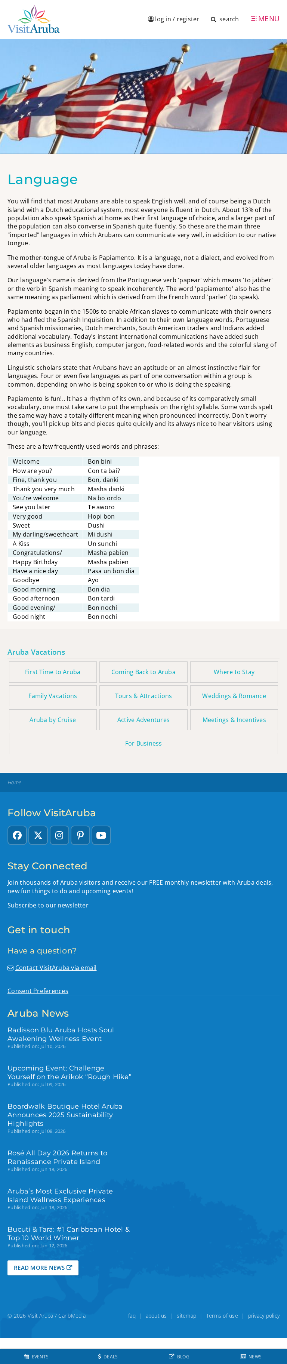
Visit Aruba (40, 1315)
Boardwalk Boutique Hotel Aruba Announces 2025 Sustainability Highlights (65, 1114)
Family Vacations (52, 696)
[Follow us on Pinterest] (80, 835)
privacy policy (264, 1315)
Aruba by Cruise (53, 720)
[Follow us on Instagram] (59, 835)
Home (14, 782)
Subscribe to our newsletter (48, 905)
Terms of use (222, 1315)
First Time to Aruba (53, 672)
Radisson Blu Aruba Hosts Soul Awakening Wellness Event (60, 1034)
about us (156, 1315)
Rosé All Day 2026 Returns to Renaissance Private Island (57, 1157)
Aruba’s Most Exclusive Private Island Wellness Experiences (60, 1195)
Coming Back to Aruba (143, 672)
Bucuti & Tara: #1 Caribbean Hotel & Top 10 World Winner (68, 1233)
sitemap (186, 1315)
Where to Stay (234, 672)
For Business (143, 743)
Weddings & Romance (234, 696)
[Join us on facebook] (17, 835)
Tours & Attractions (143, 696)
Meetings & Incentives (234, 720)
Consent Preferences (37, 991)
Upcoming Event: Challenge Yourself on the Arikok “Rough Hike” (69, 1072)
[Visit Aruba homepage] (33, 19)
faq (132, 1315)
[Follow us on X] (38, 835)
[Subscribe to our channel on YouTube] (101, 835)
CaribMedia (72, 1315)
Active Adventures (143, 720)
